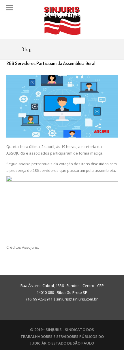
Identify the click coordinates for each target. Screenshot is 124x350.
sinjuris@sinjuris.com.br (77, 299)
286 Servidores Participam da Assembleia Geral (50, 63)
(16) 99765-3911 (39, 299)
